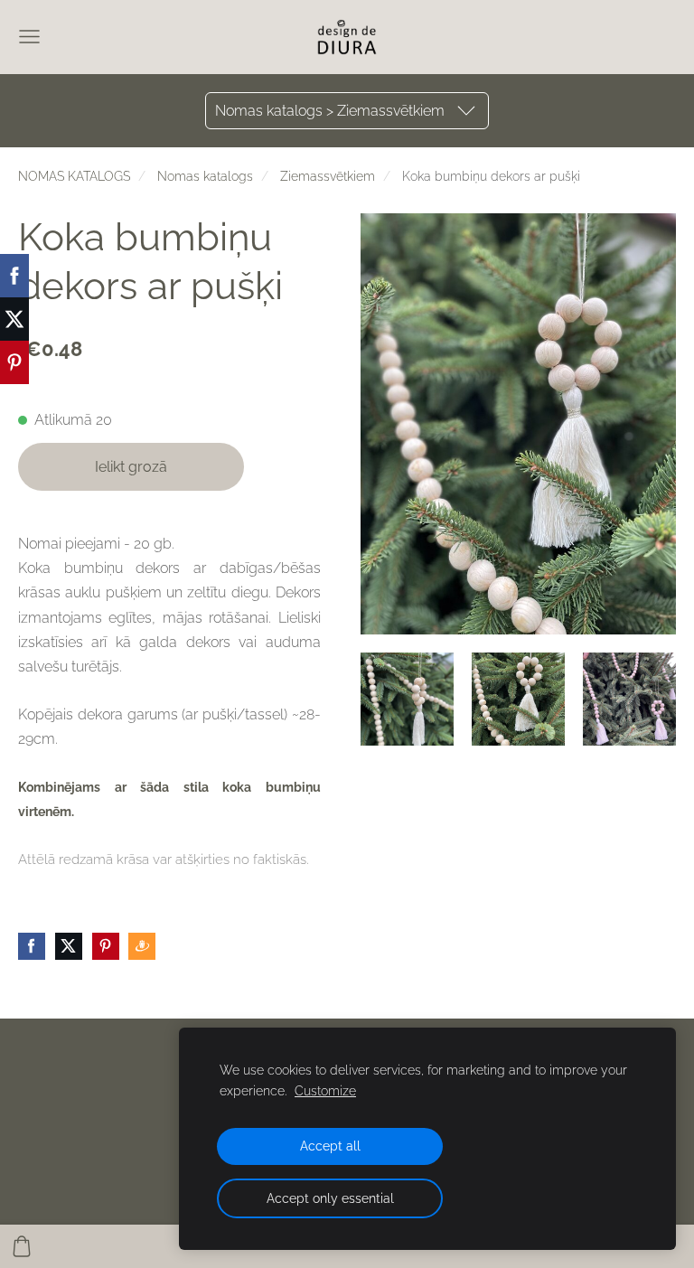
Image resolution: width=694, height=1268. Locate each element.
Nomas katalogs (205, 175)
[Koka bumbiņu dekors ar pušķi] (407, 699)
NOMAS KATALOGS (74, 175)
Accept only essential (330, 1198)
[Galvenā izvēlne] (29, 36)
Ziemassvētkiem (327, 175)
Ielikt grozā (131, 466)
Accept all (330, 1145)
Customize (325, 1090)
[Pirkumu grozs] (21, 1246)
